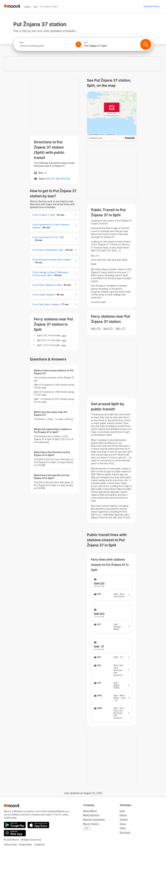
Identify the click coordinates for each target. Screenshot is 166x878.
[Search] (145, 44)
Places (123, 815)
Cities (123, 828)
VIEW (63, 335)
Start (21, 42)
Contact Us (39, 844)
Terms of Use (10, 844)
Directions (125, 832)
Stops (123, 824)
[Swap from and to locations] (78, 44)
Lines (122, 811)
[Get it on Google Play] (15, 825)
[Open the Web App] (15, 833)
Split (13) (96, 328)
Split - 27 (120, 328)
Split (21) (108, 328)
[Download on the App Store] (38, 825)
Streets (124, 819)
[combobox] (46, 46)
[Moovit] (12, 6)
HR (86, 828)
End (86, 42)
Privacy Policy (25, 844)
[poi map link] (112, 116)
